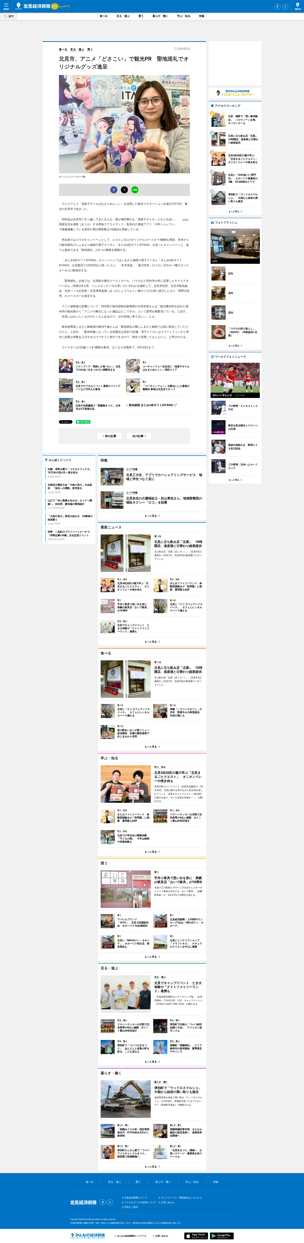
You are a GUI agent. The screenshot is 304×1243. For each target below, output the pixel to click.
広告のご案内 (131, 1206)
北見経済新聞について (135, 1197)
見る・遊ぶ (123, 16)
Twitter (285, 7)
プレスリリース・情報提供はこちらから (181, 1197)
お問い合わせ (168, 1202)
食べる (104, 16)
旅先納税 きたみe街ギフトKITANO (151, 405)
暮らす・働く (160, 16)
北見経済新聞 (32, 6)
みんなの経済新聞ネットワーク (87, 1236)
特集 (201, 16)
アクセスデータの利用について (140, 1202)
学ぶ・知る (183, 16)
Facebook (277, 7)
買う (141, 16)
